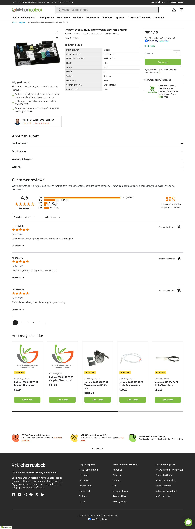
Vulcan (82, 496)
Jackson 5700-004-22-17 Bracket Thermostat (26, 384)
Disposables (92, 17)
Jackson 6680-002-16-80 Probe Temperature (131, 384)
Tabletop (78, 17)
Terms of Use (119, 496)
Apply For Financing (165, 480)
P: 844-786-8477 (176, 2)
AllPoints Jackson (72, 33)
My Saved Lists (158, 2)
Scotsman (84, 480)
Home (14, 22)
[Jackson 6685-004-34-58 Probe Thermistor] (168, 357)
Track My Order (163, 485)
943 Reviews (27, 208)
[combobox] (107, 10)
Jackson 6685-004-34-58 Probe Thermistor (166, 384)
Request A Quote (42, 123)
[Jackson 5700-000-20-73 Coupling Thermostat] (62, 357)
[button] (181, 10)
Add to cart (163, 62)
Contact (117, 480)
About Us (117, 469)
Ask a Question (71, 38)
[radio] (97, 197)
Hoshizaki (84, 475)
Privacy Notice (120, 501)
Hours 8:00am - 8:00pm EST (169, 469)
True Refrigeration (88, 469)
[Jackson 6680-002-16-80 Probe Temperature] (132, 357)
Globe (82, 501)
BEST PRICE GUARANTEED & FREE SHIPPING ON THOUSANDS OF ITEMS (43, 2)
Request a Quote (164, 475)
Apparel (120, 17)
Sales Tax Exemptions (166, 490)
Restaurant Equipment (24, 17)
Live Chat (27, 123)
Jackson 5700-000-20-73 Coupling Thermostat (61, 379)
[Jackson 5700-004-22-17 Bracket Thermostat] (27, 357)
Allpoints (22, 22)
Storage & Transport (138, 17)
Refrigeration (46, 17)
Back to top (97, 448)
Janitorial (158, 17)
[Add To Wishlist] (57, 38)
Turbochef (84, 490)
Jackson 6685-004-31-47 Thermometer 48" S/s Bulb (96, 385)
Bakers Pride (85, 485)
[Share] (57, 32)
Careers (117, 475)
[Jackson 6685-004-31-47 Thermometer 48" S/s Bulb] (97, 357)
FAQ (115, 485)
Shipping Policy (120, 490)
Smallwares (63, 17)
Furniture (107, 17)
